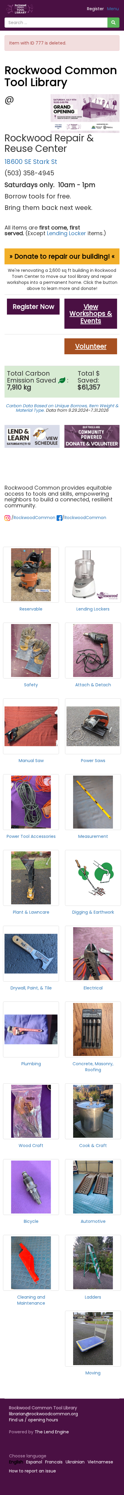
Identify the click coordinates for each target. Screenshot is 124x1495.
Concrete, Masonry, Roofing (93, 1067)
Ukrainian (75, 1462)
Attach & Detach (93, 685)
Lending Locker (65, 233)
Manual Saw (31, 761)
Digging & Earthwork (93, 912)
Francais (54, 1462)
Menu (113, 9)
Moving (93, 1373)
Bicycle (31, 1221)
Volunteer (91, 346)
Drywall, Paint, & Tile (31, 988)
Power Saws (93, 761)
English (16, 1462)
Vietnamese (100, 1462)
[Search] (113, 22)
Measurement (93, 836)
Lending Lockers (93, 609)
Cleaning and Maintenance (31, 1300)
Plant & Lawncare (31, 912)
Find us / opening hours (33, 1420)
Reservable (31, 609)
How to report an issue (32, 1471)
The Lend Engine (52, 1432)
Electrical (93, 988)
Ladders (93, 1297)
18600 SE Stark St (31, 161)
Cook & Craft (93, 1146)
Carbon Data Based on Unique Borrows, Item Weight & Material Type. (62, 408)
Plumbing (31, 1064)
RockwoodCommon (34, 518)
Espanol (34, 1462)
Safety (31, 685)
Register (95, 9)
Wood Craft (31, 1146)
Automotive (93, 1221)
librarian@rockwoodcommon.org (43, 1414)
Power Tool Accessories (31, 836)
